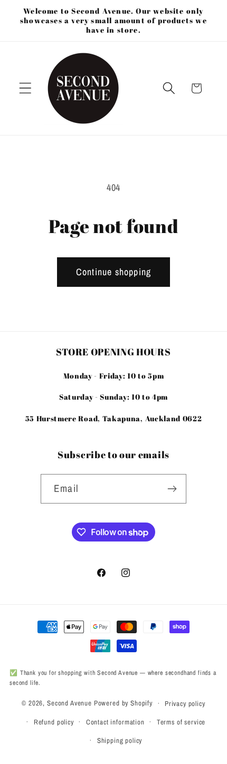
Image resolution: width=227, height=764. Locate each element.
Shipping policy (120, 740)
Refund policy (54, 722)
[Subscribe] (172, 489)
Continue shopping (113, 271)
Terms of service (181, 722)
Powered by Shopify (123, 703)
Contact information (115, 722)
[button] (26, 88)
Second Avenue (69, 703)
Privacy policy (185, 703)
